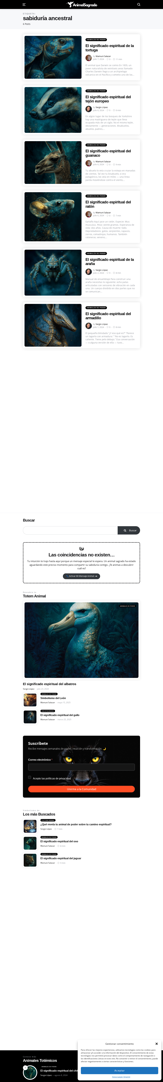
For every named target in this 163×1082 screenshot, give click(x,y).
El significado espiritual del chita (59, 1070)
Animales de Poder (96, 39)
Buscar (29, 520)
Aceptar (119, 1070)
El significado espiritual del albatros (49, 684)
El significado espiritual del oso (59, 841)
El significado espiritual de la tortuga (109, 48)
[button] (156, 1043)
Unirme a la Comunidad (81, 789)
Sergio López (102, 107)
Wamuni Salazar (103, 56)
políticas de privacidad (58, 778)
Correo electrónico (40, 759)
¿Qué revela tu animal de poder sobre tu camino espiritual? (76, 824)
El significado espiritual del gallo (59, 715)
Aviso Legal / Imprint (121, 1077)
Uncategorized (48, 711)
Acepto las (52, 778)
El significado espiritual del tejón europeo (108, 99)
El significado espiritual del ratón (108, 204)
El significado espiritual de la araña (109, 261)
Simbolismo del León (53, 698)
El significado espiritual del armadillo (108, 316)
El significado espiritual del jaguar (60, 858)
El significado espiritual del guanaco (108, 153)
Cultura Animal (48, 820)
